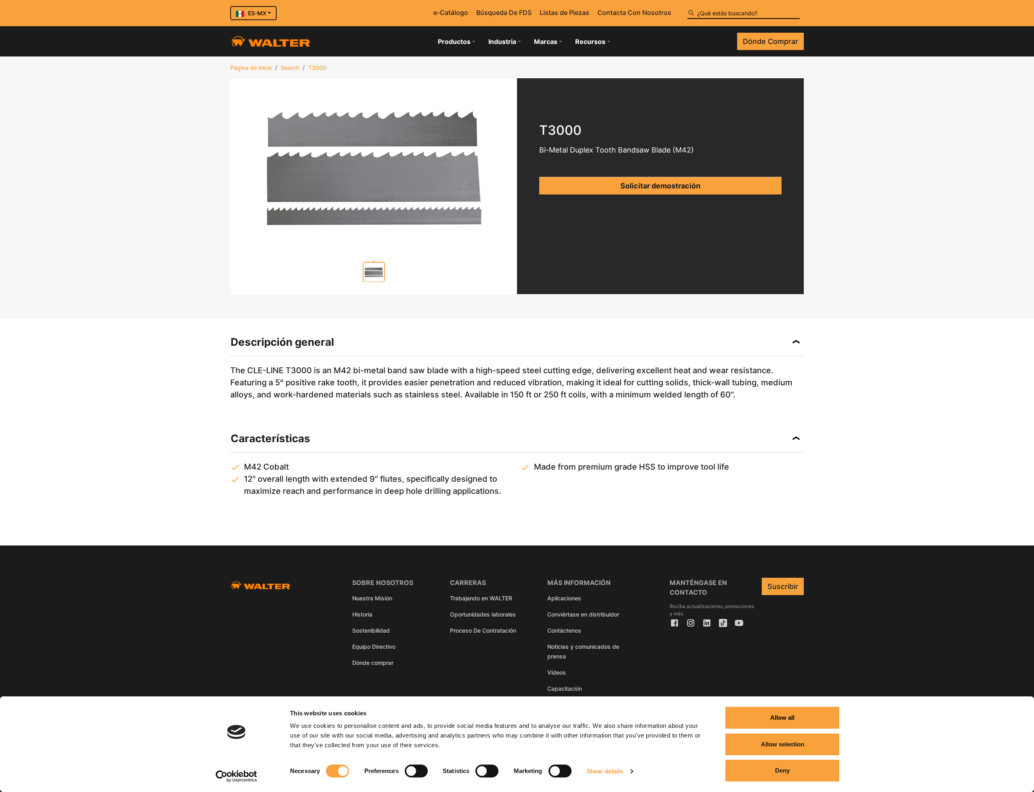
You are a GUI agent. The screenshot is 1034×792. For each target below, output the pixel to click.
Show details (604, 771)
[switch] (416, 771)
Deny (782, 770)
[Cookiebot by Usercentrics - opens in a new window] (236, 776)
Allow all (782, 717)
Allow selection (782, 744)
